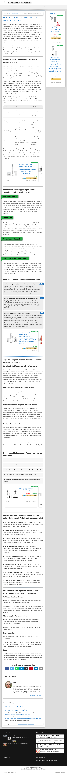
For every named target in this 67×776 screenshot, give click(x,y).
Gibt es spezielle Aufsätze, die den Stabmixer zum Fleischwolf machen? (23, 465)
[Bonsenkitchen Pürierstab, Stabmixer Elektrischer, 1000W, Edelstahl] (55, 26)
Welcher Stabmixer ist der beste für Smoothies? (16, 707)
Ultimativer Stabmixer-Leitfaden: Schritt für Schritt (23, 740)
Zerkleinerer (43, 768)
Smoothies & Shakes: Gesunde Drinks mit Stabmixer (18, 743)
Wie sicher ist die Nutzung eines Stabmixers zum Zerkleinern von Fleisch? (23, 470)
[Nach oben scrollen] (65, 774)
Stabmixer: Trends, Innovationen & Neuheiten (16, 735)
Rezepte (37, 7)
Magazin (53, 7)
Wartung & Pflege (26, 7)
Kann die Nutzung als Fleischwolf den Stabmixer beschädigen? (21, 475)
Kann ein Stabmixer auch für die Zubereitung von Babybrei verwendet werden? (23, 718)
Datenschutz (57, 772)
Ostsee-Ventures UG (11, 772)
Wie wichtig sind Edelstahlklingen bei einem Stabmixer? (18, 711)
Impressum (63, 772)
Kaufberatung (14, 7)
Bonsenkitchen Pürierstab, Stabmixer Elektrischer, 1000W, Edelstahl (55, 29)
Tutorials (45, 7)
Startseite (5, 7)
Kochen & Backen (24, 768)
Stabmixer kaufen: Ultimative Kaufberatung (20, 737)
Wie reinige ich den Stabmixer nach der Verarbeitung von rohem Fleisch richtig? (22, 480)
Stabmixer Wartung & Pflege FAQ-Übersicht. (26, 724)
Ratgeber (61, 7)
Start (9, 13)
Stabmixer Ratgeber (19, 2)
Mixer (29, 768)
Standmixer (33, 768)
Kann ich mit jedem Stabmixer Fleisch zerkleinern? (18, 460)
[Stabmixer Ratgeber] (4, 4)
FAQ (20, 13)
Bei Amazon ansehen (31, 178)
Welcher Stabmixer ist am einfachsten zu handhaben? (17, 715)
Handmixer (38, 768)
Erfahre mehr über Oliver (35, 695)
